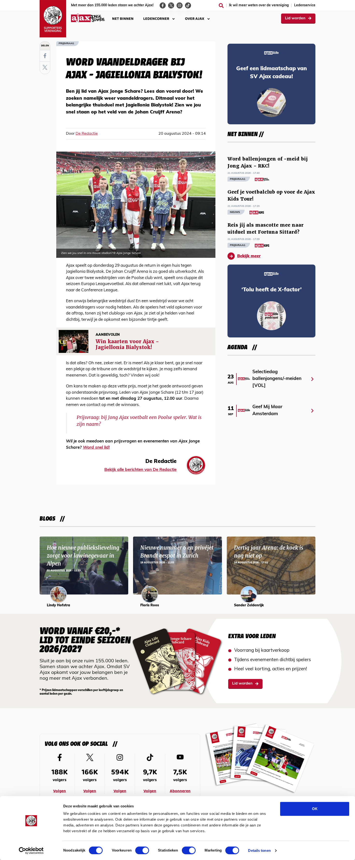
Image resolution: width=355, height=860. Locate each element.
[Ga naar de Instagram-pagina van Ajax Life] (180, 5)
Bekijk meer (249, 256)
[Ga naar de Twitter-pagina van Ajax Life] (171, 5)
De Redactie (87, 134)
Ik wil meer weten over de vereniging (259, 5)
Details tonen (259, 850)
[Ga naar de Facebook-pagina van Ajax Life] (163, 5)
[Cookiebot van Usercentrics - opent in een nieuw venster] (31, 850)
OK (315, 809)
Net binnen (123, 19)
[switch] (142, 850)
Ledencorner (156, 19)
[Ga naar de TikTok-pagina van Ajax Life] (188, 5)
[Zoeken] (221, 5)
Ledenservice (304, 5)
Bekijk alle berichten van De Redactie (140, 470)
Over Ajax (194, 19)
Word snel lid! (96, 448)
